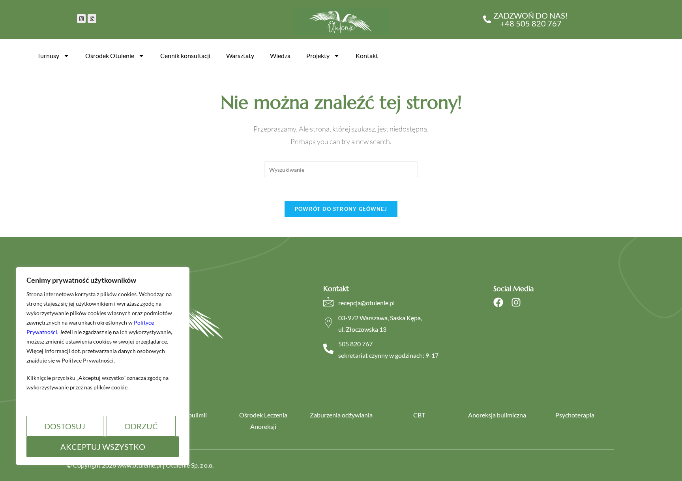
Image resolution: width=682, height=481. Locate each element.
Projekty (318, 55)
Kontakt (367, 55)
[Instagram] (516, 302)
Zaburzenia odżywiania (341, 415)
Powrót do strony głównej (341, 209)
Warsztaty (240, 55)
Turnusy (48, 55)
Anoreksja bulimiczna (497, 415)
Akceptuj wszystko (102, 446)
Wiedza (280, 55)
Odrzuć (141, 426)
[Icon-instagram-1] (92, 18)
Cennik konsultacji (185, 55)
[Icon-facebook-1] (81, 18)
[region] (102, 366)
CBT (419, 415)
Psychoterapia (574, 415)
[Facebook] (498, 302)
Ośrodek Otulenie (109, 55)
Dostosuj (64, 426)
